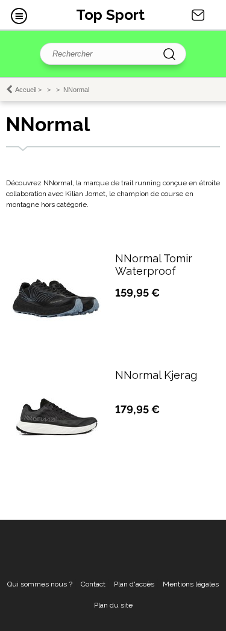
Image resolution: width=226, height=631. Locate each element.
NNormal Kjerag (156, 375)
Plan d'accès (134, 584)
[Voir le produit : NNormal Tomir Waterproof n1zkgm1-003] (56, 341)
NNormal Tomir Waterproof (153, 264)
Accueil (25, 89)
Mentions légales (191, 584)
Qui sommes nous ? (39, 584)
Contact (198, 15)
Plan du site (113, 605)
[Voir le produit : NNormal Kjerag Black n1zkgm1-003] (56, 435)
